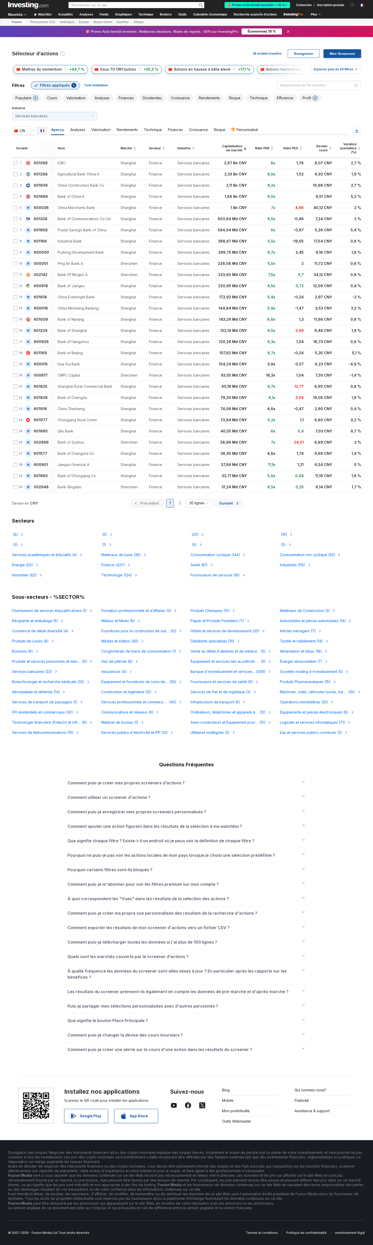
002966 (41, 442)
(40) (120, 641)
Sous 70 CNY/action (118, 69)
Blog (226, 1090)
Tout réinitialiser (96, 85)
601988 (41, 196)
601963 (41, 476)
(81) (199, 565)
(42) (307, 555)
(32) (48, 682)
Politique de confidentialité (306, 1233)
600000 (41, 252)
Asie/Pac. (122, 22)
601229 (40, 330)
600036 (41, 207)
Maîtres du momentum (42, 69)
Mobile (227, 1100)
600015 (41, 364)
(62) (24, 575)
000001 (41, 263)
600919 (41, 286)
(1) (103, 544)
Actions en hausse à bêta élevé (202, 69)
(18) (215, 575)
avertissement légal (350, 1233)
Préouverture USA (42, 22)
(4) (194, 544)
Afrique (139, 22)
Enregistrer (303, 54)
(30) (42, 712)
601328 (40, 219)
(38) (121, 555)
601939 (41, 185)
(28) (138, 682)
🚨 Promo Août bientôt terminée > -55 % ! (257, 5)
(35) (320, 692)
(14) (313, 621)
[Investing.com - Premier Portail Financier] (28, 5)
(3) (15, 544)
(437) (113, 565)
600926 (41, 342)
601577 (40, 453)
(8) (118, 621)
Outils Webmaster (236, 1121)
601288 (41, 174)
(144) (215, 555)
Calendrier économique (210, 14)
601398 (41, 163)
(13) (134, 732)
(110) (292, 565)
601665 (41, 431)
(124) (116, 575)
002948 (41, 487)
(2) (210, 732)
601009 (41, 319)
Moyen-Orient (102, 22)
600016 (41, 308)
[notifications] (352, 4)
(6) (15, 534)
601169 (40, 353)
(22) (32, 671)
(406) (231, 671)
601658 (41, 230)
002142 (40, 275)
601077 (40, 420)
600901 (41, 464)
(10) (231, 722)
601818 (40, 297)
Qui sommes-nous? (310, 1090)
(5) (104, 534)
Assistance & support (312, 1111)
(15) (210, 610)
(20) (195, 534)
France (17, 22)
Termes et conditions (262, 1233)
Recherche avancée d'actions (255, 14)
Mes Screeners (342, 54)
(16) (283, 534)
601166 (40, 241)
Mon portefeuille (236, 1111)
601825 (40, 386)
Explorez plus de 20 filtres (333, 69)
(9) (30, 641)
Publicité (302, 1100)
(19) (212, 641)
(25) (225, 631)
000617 (41, 375)
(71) (312, 722)
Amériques (67, 22)
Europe (84, 22)
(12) (141, 631)
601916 (40, 409)
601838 (41, 397)
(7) (217, 621)
